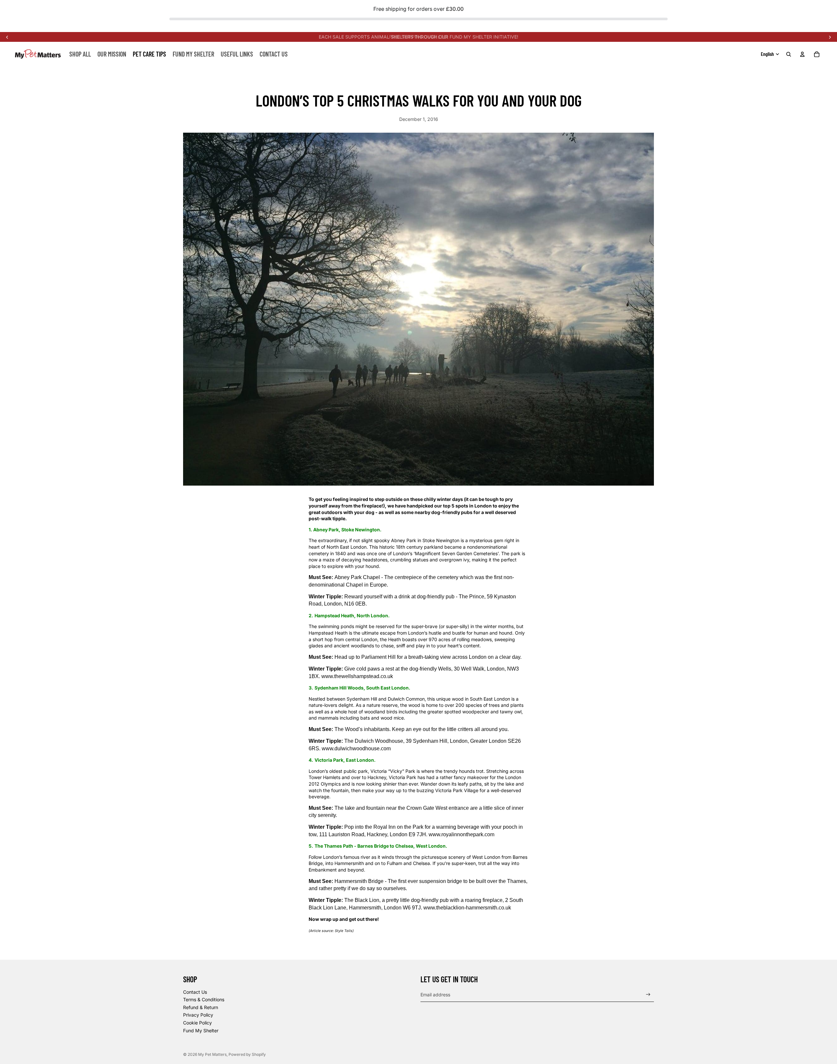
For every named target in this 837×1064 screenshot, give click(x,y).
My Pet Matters (212, 1054)
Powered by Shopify (247, 1054)
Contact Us (195, 992)
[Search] (788, 54)
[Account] (802, 54)
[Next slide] (830, 37)
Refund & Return (200, 1007)
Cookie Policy (197, 1022)
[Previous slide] (7, 37)
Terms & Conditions (203, 999)
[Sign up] (648, 994)
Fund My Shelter (200, 1030)
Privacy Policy (198, 1015)
